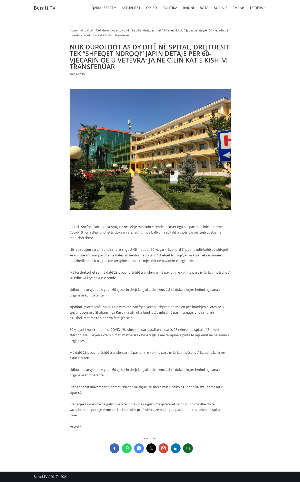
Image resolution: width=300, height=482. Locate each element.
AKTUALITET (131, 8)
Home (74, 30)
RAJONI (188, 8)
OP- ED (151, 8)
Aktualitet (86, 30)
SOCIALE (220, 8)
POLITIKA (170, 8)
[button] (115, 8)
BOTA (204, 8)
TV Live (238, 8)
